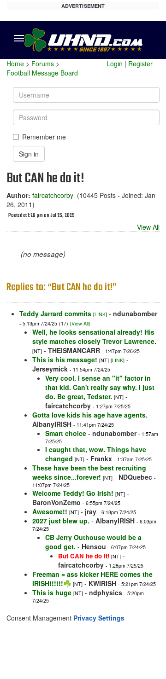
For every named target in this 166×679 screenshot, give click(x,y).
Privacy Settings (99, 617)
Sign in (29, 153)
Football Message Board (42, 72)
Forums (42, 63)
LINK (100, 314)
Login (115, 63)
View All (148, 227)
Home (15, 63)
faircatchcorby (52, 195)
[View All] (80, 323)
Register (140, 63)
